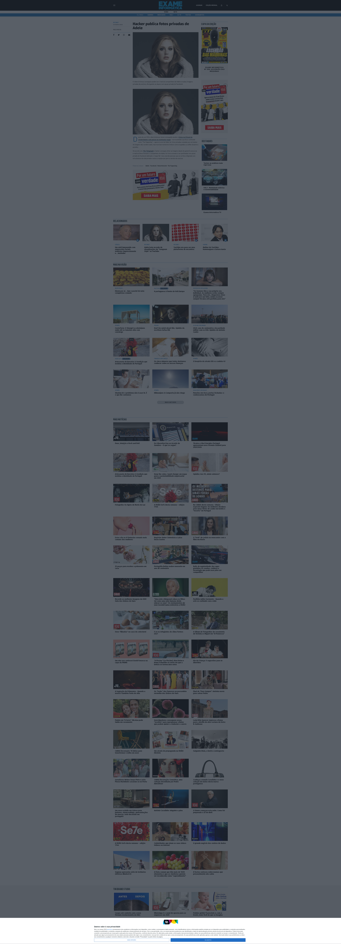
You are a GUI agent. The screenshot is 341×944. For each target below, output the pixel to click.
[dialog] (170, 931)
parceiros (109, 929)
